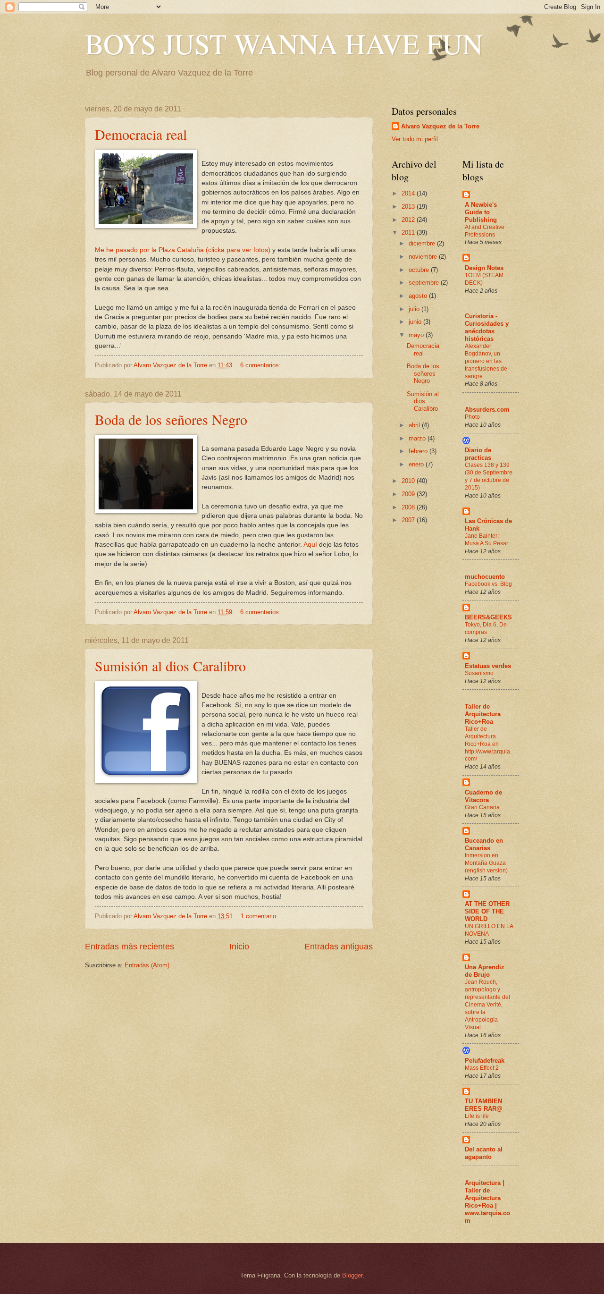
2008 (409, 507)
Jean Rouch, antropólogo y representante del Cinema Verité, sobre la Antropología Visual (487, 1004)
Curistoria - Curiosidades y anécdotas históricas (487, 327)
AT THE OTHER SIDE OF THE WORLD (487, 911)
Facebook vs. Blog (488, 584)
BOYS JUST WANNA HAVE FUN (284, 43)
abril (415, 425)
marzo (418, 438)
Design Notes (484, 267)
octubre (420, 269)
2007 (409, 520)
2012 (409, 219)
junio (416, 321)
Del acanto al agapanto (484, 1153)
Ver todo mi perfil (415, 139)
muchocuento (485, 576)
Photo (472, 417)
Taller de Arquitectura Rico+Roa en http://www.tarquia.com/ (488, 744)
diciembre (423, 243)
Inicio (239, 946)
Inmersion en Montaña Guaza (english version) (486, 863)
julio (415, 309)
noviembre (424, 256)
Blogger (352, 1275)
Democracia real (141, 134)
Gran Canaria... (484, 807)
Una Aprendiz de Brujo (484, 971)
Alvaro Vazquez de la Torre (440, 126)
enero (417, 464)
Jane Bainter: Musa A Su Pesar (486, 540)
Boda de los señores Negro (171, 419)
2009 (409, 494)
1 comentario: (260, 916)
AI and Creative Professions (484, 231)
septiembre (425, 282)
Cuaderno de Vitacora (483, 796)
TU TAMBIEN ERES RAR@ (484, 1105)
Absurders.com (487, 409)
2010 (409, 480)
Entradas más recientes (129, 946)
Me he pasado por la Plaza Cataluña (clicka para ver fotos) (182, 250)
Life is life (477, 1116)
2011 (409, 232)
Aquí (310, 544)
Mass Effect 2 (482, 1068)
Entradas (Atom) (147, 965)
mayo (417, 334)
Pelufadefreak (484, 1060)
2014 (409, 193)
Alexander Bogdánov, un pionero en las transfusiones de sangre (486, 361)
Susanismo (479, 673)
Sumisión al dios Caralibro (170, 665)
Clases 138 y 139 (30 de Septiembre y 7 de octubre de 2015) (488, 476)
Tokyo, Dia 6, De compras (486, 628)
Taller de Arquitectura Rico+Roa (483, 714)
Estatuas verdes (488, 665)
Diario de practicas (478, 454)
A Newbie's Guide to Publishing (481, 212)
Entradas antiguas (338, 946)
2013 (409, 206)
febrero (419, 451)
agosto (419, 295)
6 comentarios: (261, 365)
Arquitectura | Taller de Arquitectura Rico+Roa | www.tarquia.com (487, 1201)
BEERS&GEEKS (488, 617)
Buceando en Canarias (484, 844)
